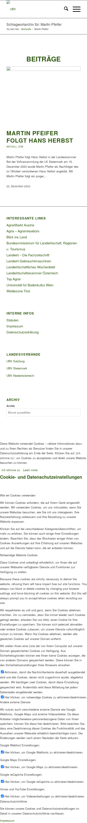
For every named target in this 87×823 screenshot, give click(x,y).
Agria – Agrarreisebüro (22, 231)
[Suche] (64, 9)
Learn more (30, 470)
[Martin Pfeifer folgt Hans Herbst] (43, 70)
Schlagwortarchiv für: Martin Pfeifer (34, 24)
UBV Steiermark (16, 368)
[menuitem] (64, 9)
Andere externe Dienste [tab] (15, 702)
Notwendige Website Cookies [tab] (19, 555)
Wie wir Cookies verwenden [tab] (17, 495)
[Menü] (74, 9)
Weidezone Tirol (18, 291)
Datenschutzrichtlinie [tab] (13, 801)
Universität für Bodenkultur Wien (29, 285)
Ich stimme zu (11, 470)
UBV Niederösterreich (20, 375)
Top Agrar (13, 279)
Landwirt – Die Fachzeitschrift (27, 255)
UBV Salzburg (15, 361)
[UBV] (36, 9)
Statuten (12, 320)
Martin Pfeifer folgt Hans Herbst (39, 137)
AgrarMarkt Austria (20, 225)
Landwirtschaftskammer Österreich (32, 273)
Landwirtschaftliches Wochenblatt (30, 267)
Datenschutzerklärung (22, 332)
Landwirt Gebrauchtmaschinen (28, 261)
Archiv (10, 406)
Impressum (14, 326)
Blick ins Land (16, 237)
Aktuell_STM (14, 146)
